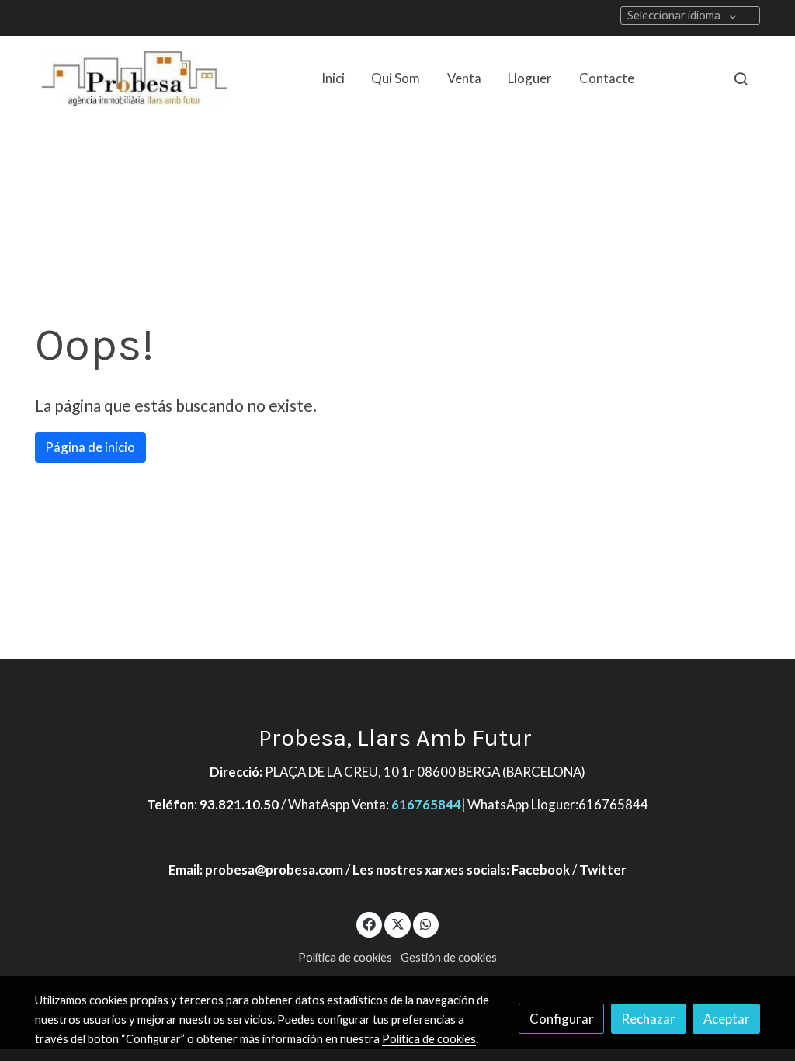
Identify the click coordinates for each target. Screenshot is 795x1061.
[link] (134, 78)
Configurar (561, 1019)
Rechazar (648, 1019)
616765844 (426, 804)
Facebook (541, 869)
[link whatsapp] (426, 923)
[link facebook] (369, 923)
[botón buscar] (740, 78)
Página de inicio (90, 447)
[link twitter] (397, 923)
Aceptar (726, 1019)
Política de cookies (345, 957)
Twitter (603, 869)
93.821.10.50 (239, 804)
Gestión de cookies (449, 957)
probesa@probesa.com (274, 869)
